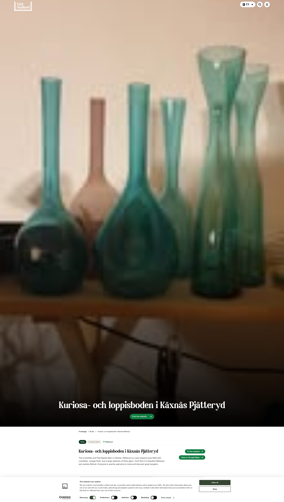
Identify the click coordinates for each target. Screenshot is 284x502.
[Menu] (267, 4)
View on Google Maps (190, 457)
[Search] (260, 4)
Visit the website (139, 416)
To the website (193, 451)
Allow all (215, 482)
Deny (215, 489)
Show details (166, 498)
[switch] (114, 497)
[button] (247, 4)
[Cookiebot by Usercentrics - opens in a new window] (65, 497)
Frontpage (83, 431)
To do (92, 431)
